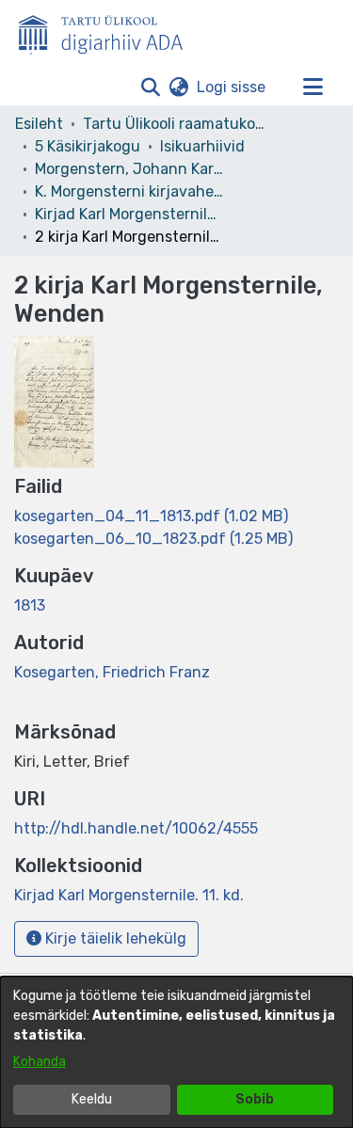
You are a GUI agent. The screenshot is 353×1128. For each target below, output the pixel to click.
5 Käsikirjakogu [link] (87, 146)
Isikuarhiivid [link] (202, 146)
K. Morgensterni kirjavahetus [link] (129, 191)
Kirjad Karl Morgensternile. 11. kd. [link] (129, 214)
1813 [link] (29, 605)
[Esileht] (108, 31)
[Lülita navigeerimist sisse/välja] (312, 87)
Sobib (254, 1099)
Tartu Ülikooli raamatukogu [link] (177, 124)
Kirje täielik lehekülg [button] (113, 938)
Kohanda (39, 1062)
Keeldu (92, 1099)
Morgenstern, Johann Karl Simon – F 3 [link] (129, 169)
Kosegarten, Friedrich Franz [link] (112, 672)
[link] (151, 516)
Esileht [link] (39, 124)
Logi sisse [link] (232, 87)
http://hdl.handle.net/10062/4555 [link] (136, 828)
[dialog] (176, 1052)
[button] (150, 87)
